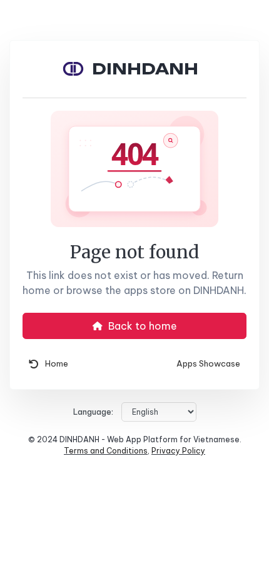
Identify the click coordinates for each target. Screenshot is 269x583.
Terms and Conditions (106, 450)
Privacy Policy (178, 450)
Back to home (141, 326)
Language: (93, 412)
